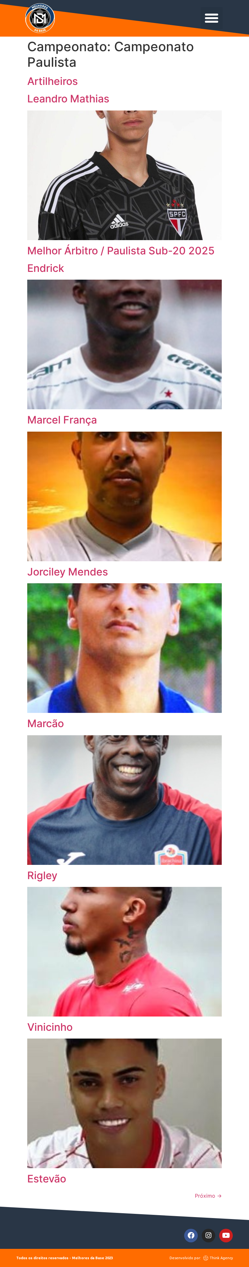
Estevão (46, 1178)
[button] (212, 18)
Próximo (208, 1195)
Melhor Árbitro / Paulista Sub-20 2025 (121, 250)
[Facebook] (191, 1235)
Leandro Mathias (68, 98)
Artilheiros (52, 81)
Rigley (42, 875)
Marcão (45, 723)
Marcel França (62, 419)
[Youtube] (226, 1235)
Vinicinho (50, 1027)
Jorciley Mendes (67, 571)
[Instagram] (208, 1235)
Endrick (45, 268)
